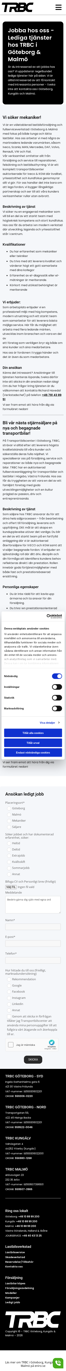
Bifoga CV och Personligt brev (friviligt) (30, 881)
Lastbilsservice (15, 1252)
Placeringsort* (15, 802)
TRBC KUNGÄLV (18, 1138)
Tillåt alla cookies (33, 732)
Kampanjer (12, 1297)
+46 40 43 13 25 (32, 1235)
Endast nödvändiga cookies (33, 752)
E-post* (10, 937)
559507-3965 (23, 1189)
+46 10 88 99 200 (28, 1216)
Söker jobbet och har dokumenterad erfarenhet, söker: (29, 836)
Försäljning (14, 1278)
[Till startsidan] (22, 7)
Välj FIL (11, 887)
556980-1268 (23, 1158)
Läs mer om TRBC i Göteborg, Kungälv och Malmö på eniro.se (33, 1364)
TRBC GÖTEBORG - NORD (25, 1107)
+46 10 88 (21, 1226)
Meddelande (13, 892)
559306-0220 (24, 1096)
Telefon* (11, 953)
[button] (53, 7)
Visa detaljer (47, 722)
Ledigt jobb (12, 1302)
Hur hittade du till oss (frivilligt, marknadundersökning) (25, 972)
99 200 (31, 1226)
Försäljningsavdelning (19, 1288)
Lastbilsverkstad (18, 1247)
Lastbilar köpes (15, 1283)
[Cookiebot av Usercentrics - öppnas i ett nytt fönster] (47, 616)
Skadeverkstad (15, 1257)
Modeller (11, 1293)
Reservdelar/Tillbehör (19, 1262)
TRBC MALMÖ (16, 1169)
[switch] (57, 687)
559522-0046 (23, 1127)
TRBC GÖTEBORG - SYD (24, 1076)
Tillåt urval (33, 742)
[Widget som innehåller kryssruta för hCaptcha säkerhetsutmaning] (31, 1044)
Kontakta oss (14, 1266)
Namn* (10, 920)
